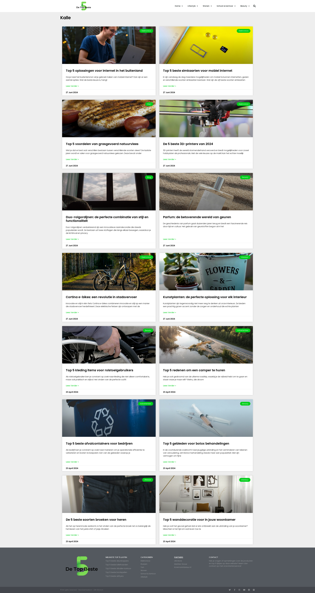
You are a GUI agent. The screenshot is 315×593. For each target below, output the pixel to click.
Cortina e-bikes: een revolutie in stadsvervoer (101, 297)
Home (177, 6)
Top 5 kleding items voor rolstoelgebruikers (99, 370)
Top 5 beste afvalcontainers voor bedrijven (99, 443)
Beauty (243, 6)
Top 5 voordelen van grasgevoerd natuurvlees (102, 144)
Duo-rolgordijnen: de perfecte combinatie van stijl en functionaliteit (107, 219)
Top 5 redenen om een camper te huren (194, 370)
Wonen (206, 6)
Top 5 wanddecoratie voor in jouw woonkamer (199, 519)
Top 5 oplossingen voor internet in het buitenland (104, 70)
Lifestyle (192, 6)
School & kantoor (225, 6)
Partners (178, 557)
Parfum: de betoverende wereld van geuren (197, 217)
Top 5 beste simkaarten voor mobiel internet (197, 70)
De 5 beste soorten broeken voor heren (96, 519)
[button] (254, 6)
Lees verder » (72, 86)
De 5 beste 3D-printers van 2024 (188, 144)
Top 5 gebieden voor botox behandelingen (196, 443)
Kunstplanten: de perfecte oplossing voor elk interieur (205, 297)
